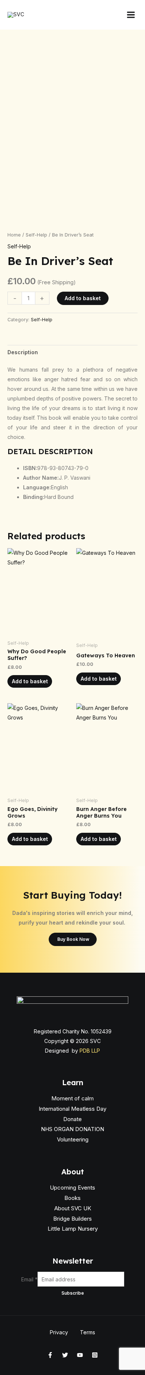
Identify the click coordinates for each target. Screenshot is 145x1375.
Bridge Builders (72, 1218)
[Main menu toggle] (131, 15)
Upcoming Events (72, 1187)
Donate (72, 1119)
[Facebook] (50, 1355)
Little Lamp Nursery (73, 1228)
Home (14, 235)
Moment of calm (72, 1098)
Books (72, 1197)
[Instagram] (95, 1355)
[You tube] (80, 1355)
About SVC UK (72, 1208)
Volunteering (72, 1139)
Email (29, 1279)
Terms (87, 1332)
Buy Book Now (72, 939)
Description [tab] (22, 352)
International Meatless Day (72, 1108)
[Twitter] (65, 1355)
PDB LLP (90, 1050)
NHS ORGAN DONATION (72, 1129)
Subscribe (72, 1293)
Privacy (59, 1332)
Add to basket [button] (30, 681)
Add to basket (83, 298)
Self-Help (36, 235)
